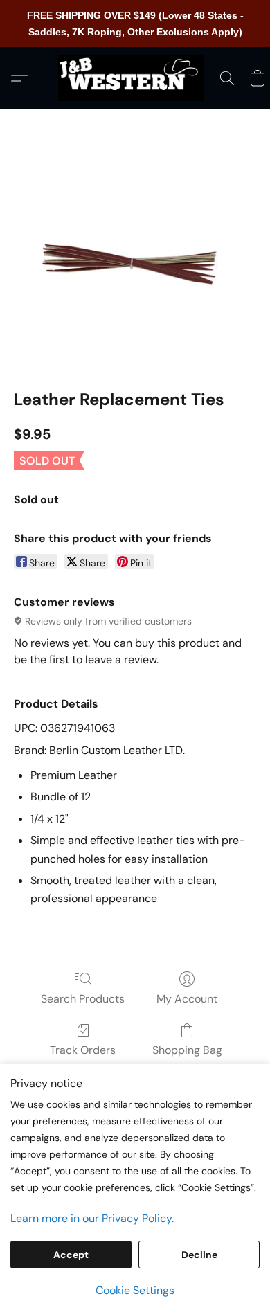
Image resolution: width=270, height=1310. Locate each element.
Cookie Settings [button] (135, 1290)
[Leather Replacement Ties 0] (135, 266)
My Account (186, 999)
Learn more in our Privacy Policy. (92, 1218)
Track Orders (83, 1050)
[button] (135, 78)
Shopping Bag (187, 1050)
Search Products (83, 999)
